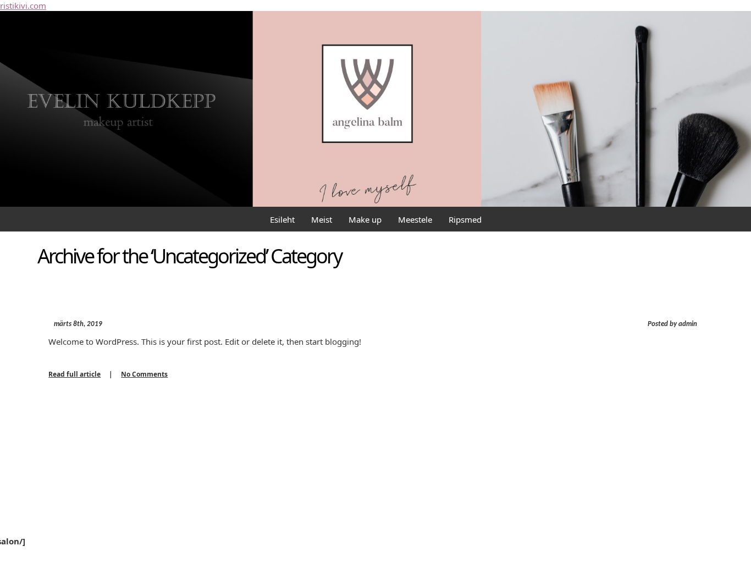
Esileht (282, 219)
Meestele (415, 219)
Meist (321, 219)
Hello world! (97, 301)
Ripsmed (465, 219)
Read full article (74, 374)
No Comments (144, 374)
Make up (365, 219)
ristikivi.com (23, 5)
